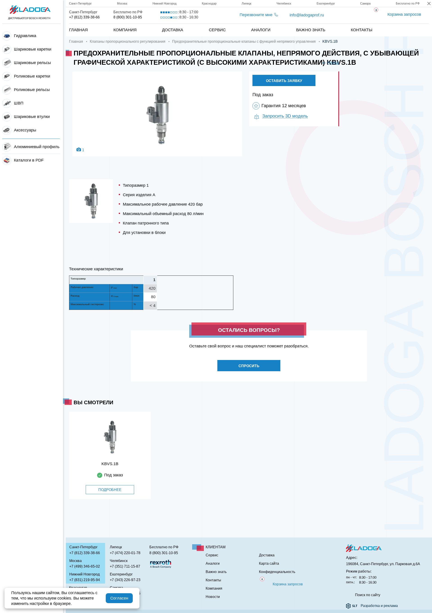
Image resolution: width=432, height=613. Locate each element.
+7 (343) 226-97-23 (125, 580)
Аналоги (260, 30)
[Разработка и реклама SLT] (351, 606)
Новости (213, 597)
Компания (125, 30)
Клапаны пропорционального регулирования (127, 41)
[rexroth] (160, 563)
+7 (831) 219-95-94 (84, 580)
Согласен (119, 598)
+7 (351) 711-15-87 (125, 566)
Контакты (361, 30)
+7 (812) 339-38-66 (84, 17)
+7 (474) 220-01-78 (125, 553)
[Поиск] (414, 25)
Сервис (217, 30)
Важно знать (310, 30)
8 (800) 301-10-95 (127, 17)
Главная (78, 30)
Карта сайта (269, 563)
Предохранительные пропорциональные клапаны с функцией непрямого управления (244, 41)
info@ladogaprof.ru (307, 15)
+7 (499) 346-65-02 (84, 566)
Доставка (172, 30)
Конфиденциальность (277, 572)
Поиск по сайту (367, 595)
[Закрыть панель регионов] (429, 4)
